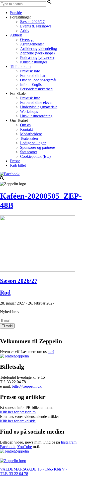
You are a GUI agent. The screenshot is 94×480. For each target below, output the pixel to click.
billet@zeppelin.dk (27, 386)
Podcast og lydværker (37, 57)
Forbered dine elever (36, 102)
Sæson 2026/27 (32, 21)
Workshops (29, 111)
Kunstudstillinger (33, 62)
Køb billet (18, 165)
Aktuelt (16, 35)
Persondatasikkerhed (36, 89)
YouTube (24, 447)
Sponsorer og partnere (37, 147)
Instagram (68, 442)
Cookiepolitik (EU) (35, 156)
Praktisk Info (30, 98)
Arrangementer (32, 44)
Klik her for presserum (18, 412)
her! (51, 351)
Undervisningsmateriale (38, 107)
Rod (5, 292)
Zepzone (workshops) (37, 53)
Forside (16, 12)
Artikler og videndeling (38, 48)
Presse (15, 161)
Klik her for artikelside (18, 421)
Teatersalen (29, 138)
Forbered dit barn (33, 75)
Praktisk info (30, 71)
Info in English (32, 84)
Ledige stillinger (33, 143)
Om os (25, 125)
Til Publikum (20, 66)
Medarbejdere (31, 134)
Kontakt (26, 129)
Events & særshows (35, 26)
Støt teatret (28, 152)
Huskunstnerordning (36, 116)
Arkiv (24, 30)
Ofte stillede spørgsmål (38, 80)
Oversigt (27, 39)
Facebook (8, 447)
